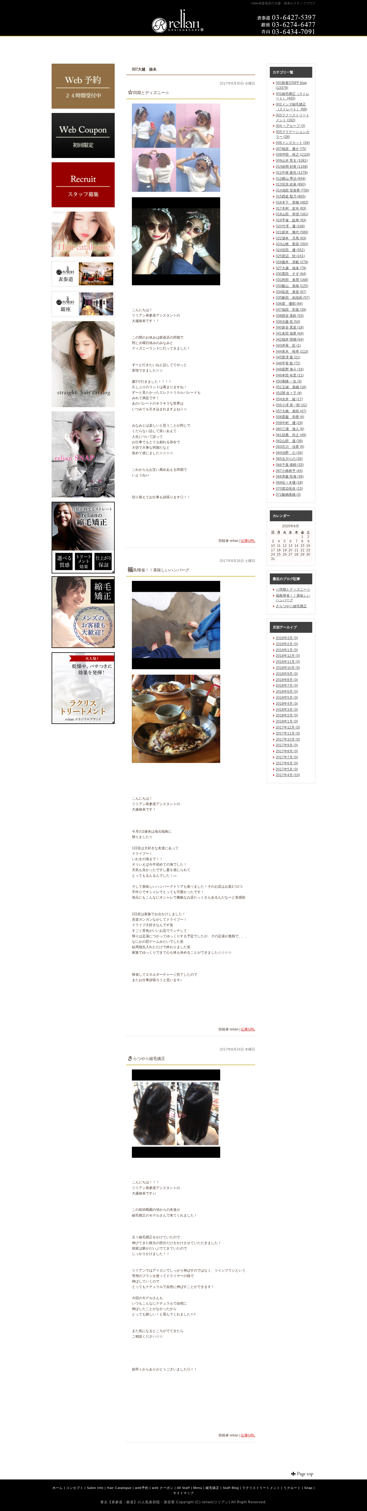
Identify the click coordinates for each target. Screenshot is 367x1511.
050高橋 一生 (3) (289, 381)
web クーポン (162, 1487)
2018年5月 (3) (287, 698)
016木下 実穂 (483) (292, 202)
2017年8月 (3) (287, 751)
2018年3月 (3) (287, 710)
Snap (308, 1487)
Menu (197, 1487)
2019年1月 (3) (287, 650)
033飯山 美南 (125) (292, 286)
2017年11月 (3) (288, 733)
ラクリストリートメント (261, 1487)
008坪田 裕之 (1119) (293, 155)
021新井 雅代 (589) (292, 232)
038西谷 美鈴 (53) (290, 316)
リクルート (292, 1487)
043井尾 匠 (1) (288, 345)
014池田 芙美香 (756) (292, 190)
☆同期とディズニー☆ (293, 589)
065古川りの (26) (289, 459)
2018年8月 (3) (287, 680)
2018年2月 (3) (287, 715)
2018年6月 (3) (287, 692)
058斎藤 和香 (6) (290, 417)
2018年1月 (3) (287, 721)
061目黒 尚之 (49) (291, 435)
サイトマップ (183, 1493)
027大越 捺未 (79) (291, 268)
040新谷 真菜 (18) (290, 327)
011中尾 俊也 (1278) (292, 173)
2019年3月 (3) (287, 638)
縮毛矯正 (212, 1487)
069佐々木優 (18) (289, 483)
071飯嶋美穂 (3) (288, 495)
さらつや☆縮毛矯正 (291, 606)
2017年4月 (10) (288, 775)
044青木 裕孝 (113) (292, 352)
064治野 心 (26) (289, 453)
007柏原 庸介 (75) (291, 149)
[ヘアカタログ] (83, 255)
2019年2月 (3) (287, 644)
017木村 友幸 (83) (291, 208)
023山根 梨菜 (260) (292, 244)
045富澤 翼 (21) (288, 357)
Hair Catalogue (119, 1487)
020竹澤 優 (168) (290, 226)
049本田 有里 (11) (290, 375)
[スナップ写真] (83, 496)
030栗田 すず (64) (291, 274)
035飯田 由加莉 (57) (293, 298)
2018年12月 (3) (288, 656)
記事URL (248, 541)
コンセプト (74, 1487)
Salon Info (95, 1487)
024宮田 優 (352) (290, 250)
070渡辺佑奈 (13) (289, 489)
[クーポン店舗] (83, 157)
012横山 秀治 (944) (291, 179)
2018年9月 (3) (287, 674)
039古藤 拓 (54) (288, 322)
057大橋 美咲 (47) (291, 411)
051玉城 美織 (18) (291, 387)
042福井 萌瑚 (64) (290, 339)
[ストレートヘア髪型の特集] (83, 406)
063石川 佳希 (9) (290, 447)
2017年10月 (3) (288, 739)
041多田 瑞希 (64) (290, 333)
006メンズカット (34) (293, 143)
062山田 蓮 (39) (289, 441)
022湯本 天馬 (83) (291, 238)
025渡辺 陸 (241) (290, 256)
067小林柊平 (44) (289, 471)
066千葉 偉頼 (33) (290, 465)
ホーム (57, 1487)
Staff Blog (231, 1487)
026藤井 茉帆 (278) (292, 262)
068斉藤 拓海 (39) (290, 477)
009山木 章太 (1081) (292, 161)
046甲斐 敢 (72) (288, 363)
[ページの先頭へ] (298, 1474)
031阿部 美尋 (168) (292, 280)
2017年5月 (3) (287, 769)
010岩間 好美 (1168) (292, 167)
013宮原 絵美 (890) (291, 184)
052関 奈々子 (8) (289, 393)
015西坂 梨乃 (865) (291, 196)
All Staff (183, 1487)
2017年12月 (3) (288, 727)
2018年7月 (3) (287, 686)
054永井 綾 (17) (289, 399)
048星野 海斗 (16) (290, 369)
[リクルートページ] (83, 206)
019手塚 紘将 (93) (291, 220)
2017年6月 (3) (287, 763)
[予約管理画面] (83, 108)
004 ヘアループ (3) (290, 126)
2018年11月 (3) (288, 662)
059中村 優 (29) (289, 423)
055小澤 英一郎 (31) (291, 405)
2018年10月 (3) (288, 668)
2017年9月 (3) (287, 745)
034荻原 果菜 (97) (291, 292)
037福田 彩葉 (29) (291, 310)
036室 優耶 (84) (289, 304)
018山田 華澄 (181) (292, 214)
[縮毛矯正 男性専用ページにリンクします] (83, 647)
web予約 (142, 1487)
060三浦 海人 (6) (290, 429)
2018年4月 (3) (287, 704)
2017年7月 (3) (287, 757)
